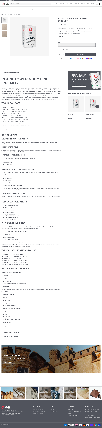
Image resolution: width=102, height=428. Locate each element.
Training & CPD (85, 3)
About (92, 3)
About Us (70, 409)
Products (61, 3)
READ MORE (61, 36)
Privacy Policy (72, 413)
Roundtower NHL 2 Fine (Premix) (14, 14)
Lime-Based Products (39, 411)
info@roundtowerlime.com (93, 417)
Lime (6, 14)
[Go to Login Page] (97, 4)
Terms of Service (31, 425)
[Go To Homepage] (5, 407)
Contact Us (54, 411)
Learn (52, 409)
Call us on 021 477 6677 (79, 85)
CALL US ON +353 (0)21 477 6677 (7, 0)
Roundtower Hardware (74, 411)
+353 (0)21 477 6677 (89, 415)
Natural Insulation (38, 409)
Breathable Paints (38, 413)
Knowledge (69, 3)
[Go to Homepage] (5, 4)
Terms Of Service (73, 415)
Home (55, 3)
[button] (97, 106)
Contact (76, 3)
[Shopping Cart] (100, 4)
